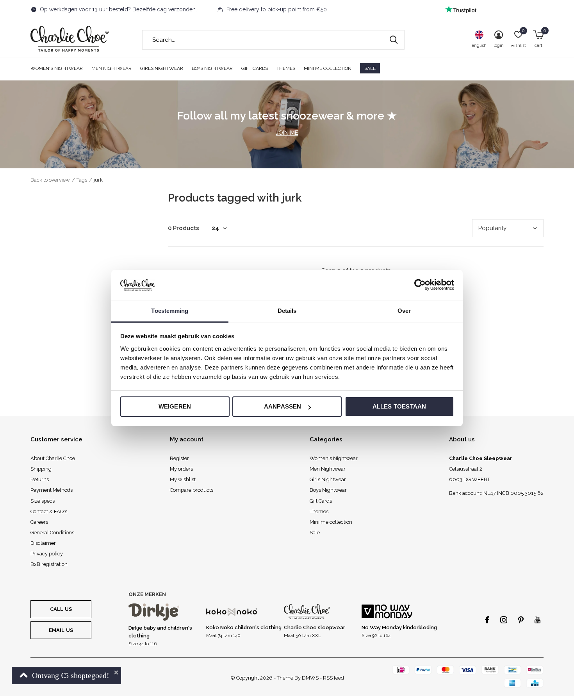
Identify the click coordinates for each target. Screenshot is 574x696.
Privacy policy (46, 554)
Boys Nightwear (212, 68)
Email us (61, 630)
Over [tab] (404, 310)
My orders (181, 469)
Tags (82, 180)
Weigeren (175, 406)
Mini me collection (327, 68)
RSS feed (333, 678)
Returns (39, 479)
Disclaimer (43, 543)
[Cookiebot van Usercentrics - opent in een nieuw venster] (420, 285)
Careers (39, 522)
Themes (285, 68)
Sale (370, 68)
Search (394, 40)
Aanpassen (282, 406)
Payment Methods (51, 490)
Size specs (42, 501)
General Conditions (52, 532)
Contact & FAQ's (48, 511)
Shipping (41, 469)
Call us (61, 609)
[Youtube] (537, 619)
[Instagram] (503, 619)
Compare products (191, 490)
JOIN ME (287, 132)
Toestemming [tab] (169, 310)
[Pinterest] (521, 619)
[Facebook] (487, 619)
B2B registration (49, 564)
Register (179, 458)
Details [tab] (287, 310)
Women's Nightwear (56, 68)
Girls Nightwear (161, 68)
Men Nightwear (111, 68)
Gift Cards (254, 68)
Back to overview (50, 180)
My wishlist (183, 479)
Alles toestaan (399, 406)
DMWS (310, 678)
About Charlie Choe (52, 458)
